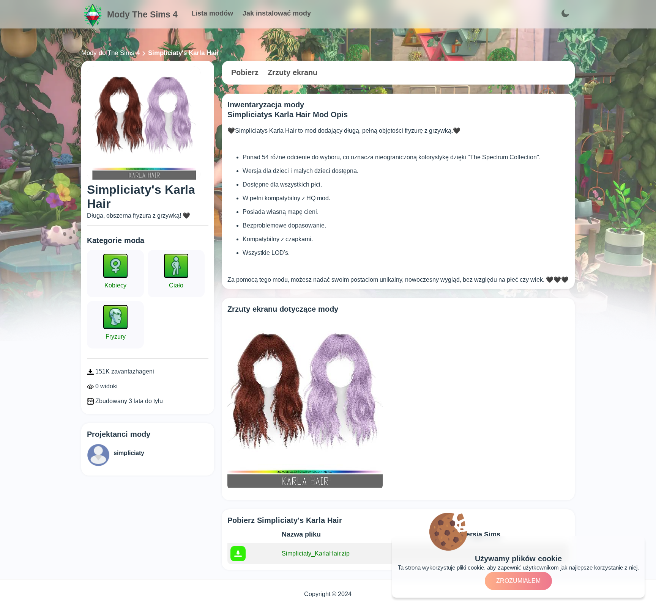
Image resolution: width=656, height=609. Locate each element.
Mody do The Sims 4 (110, 53)
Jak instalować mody (277, 13)
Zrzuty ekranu (292, 72)
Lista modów (212, 13)
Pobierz (245, 72)
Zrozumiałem (518, 581)
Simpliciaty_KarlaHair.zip (316, 553)
